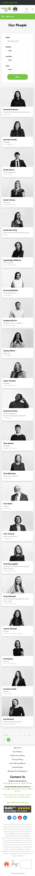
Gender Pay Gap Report (17, 771)
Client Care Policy (17, 755)
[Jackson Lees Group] (6, 9)
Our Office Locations (17, 802)
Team (8, 66)
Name (8, 37)
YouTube (20, 817)
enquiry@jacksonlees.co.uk (12, 783)
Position (8, 47)
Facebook (9, 817)
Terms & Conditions (17, 763)
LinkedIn (25, 817)
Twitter (14, 817)
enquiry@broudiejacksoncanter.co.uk (15, 789)
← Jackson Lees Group (9, 2)
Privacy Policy (17, 759)
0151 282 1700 (27, 783)
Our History (17, 751)
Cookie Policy (17, 767)
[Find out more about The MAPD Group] (15, 9)
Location (9, 56)
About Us (17, 748)
